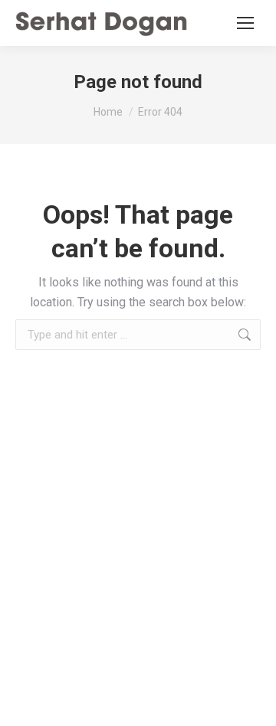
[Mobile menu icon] (245, 23)
